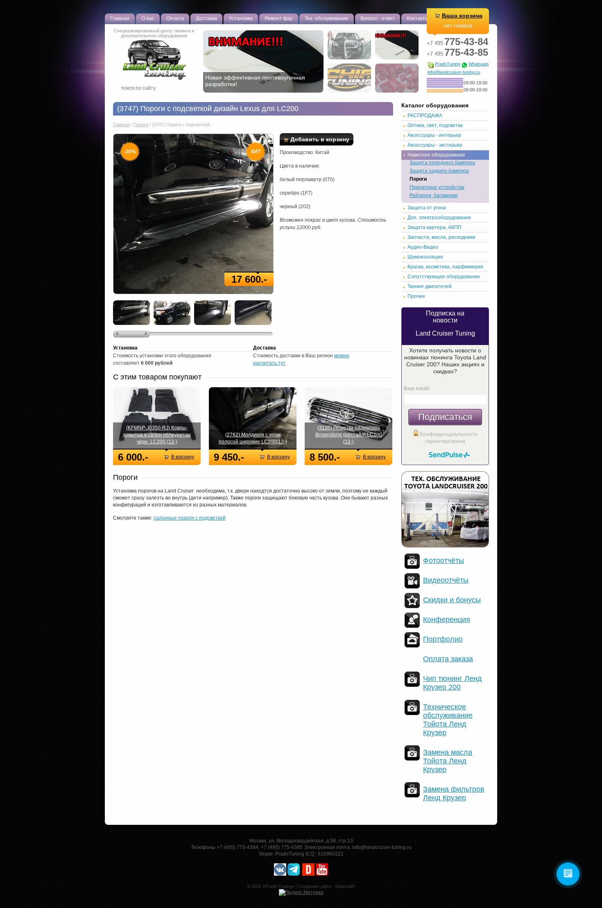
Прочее (416, 296)
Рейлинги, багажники (434, 195)
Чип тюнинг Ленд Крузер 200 (452, 682)
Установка (241, 18)
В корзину (182, 457)
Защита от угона (426, 208)
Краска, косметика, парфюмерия (445, 267)
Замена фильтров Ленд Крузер (453, 793)
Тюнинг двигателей (429, 286)
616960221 (331, 854)
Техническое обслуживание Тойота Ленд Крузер (448, 720)
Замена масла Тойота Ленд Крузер (447, 761)
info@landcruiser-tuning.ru (454, 72)
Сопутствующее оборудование (443, 276)
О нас (147, 18)
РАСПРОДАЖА (424, 115)
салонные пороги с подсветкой (190, 518)
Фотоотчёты (443, 560)
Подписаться (445, 417)
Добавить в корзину (319, 139)
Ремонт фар (279, 18)
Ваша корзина (462, 15)
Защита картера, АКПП (434, 227)
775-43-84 (457, 41)
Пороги (141, 124)
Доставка (206, 18)
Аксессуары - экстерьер (434, 145)
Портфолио (443, 639)
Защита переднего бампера (442, 163)
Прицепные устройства (437, 187)
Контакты (418, 18)
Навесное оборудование (436, 155)
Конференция (446, 619)
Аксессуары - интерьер (434, 135)
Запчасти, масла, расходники (441, 237)
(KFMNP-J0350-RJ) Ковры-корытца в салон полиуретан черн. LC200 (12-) (157, 435)
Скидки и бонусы (452, 600)
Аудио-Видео (422, 247)
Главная (119, 18)
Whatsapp (478, 64)
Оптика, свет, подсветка (435, 125)
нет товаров (458, 26)
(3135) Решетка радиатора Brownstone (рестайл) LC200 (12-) (348, 435)
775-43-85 (457, 52)
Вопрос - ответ (377, 18)
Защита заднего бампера (439, 171)
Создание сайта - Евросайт (326, 886)
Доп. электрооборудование (439, 217)
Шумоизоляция (425, 257)
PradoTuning (447, 64)
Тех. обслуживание (327, 18)
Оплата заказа (448, 659)
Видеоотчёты (445, 580)
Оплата (175, 18)
